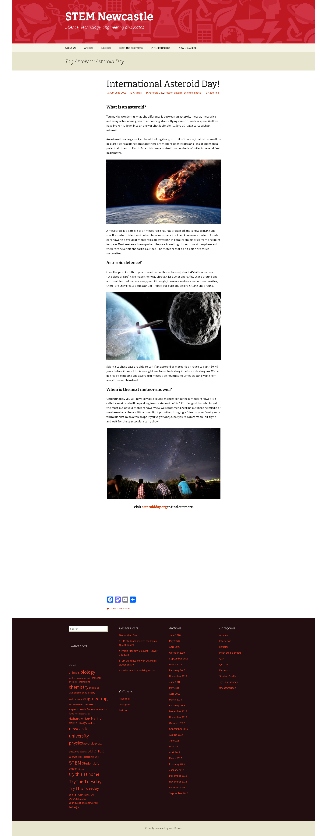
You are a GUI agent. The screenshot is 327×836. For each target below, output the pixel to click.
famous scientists (97, 709)
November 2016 (178, 781)
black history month (77, 678)
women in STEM (86, 794)
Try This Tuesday (228, 682)
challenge (96, 677)
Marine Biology (78, 723)
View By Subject (188, 48)
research (83, 752)
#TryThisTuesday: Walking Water (137, 670)
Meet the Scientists (131, 48)
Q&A (221, 658)
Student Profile (228, 676)
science (188, 92)
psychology (90, 743)
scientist (73, 756)
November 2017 (178, 717)
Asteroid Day (156, 92)
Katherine (213, 92)
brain (88, 678)
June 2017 (175, 740)
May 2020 (174, 641)
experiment (88, 704)
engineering (95, 698)
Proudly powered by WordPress (163, 828)
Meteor (168, 92)
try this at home (84, 774)
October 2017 (177, 723)
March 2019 (175, 664)
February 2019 (177, 670)
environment (74, 705)
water (73, 794)
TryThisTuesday (85, 781)
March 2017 (175, 758)
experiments (77, 709)
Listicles (106, 48)
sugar (82, 769)
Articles (88, 48)
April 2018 (174, 693)
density (91, 692)
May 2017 (174, 746)
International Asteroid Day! (163, 83)
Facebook (124, 698)
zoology (74, 807)
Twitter (123, 710)
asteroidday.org (154, 507)
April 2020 (174, 647)
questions (74, 751)
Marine (96, 718)
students (74, 768)
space (197, 92)
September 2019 (178, 658)
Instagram (124, 704)
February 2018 (177, 705)
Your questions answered (83, 802)
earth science (75, 699)
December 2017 (178, 711)
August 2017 (176, 734)
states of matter (91, 756)
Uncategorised (227, 688)
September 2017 (178, 729)
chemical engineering (79, 681)
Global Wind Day (128, 635)
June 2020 (175, 635)
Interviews (225, 641)
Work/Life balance (77, 798)
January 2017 (176, 770)
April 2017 (174, 752)
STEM (75, 762)
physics (178, 92)
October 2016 (177, 787)
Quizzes (224, 664)
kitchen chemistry (79, 718)
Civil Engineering (78, 692)
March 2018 (175, 699)
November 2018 (178, 676)
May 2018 (174, 688)
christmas (94, 687)
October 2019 (177, 652)
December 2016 (178, 775)
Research (224, 670)
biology (87, 672)
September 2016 (178, 793)
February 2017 (177, 764)
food (71, 713)
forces (78, 713)
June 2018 (175, 682)
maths (91, 723)
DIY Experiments (160, 48)
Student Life (90, 763)
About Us (70, 48)
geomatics (85, 714)
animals (74, 672)
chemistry (78, 687)
